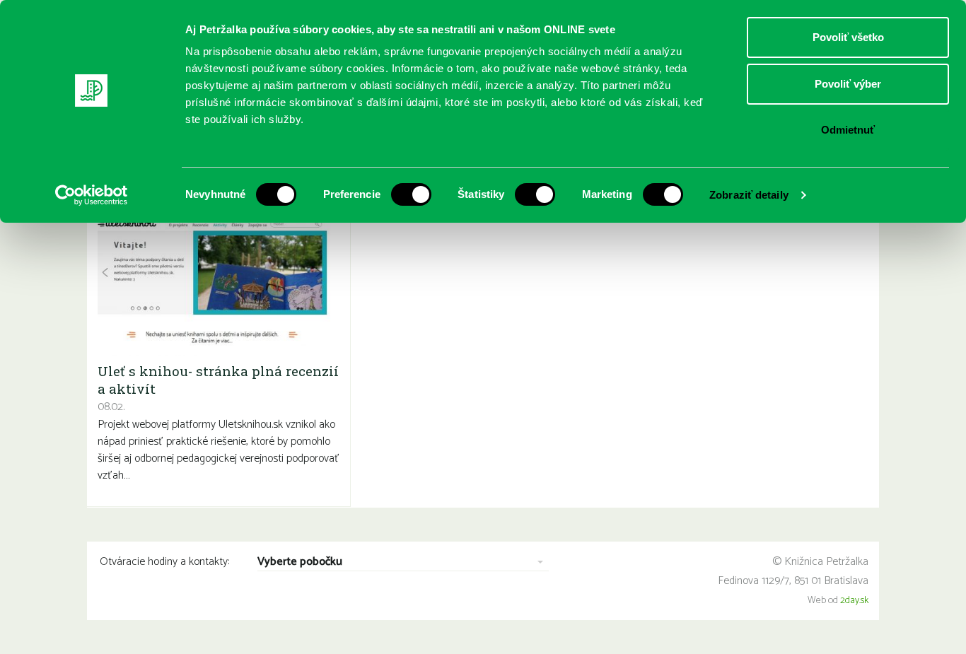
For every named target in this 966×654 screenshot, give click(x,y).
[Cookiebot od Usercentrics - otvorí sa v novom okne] (91, 195)
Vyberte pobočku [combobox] (299, 562)
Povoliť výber (848, 84)
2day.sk (854, 600)
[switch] (411, 194)
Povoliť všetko (848, 37)
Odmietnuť (848, 130)
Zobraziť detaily (748, 195)
